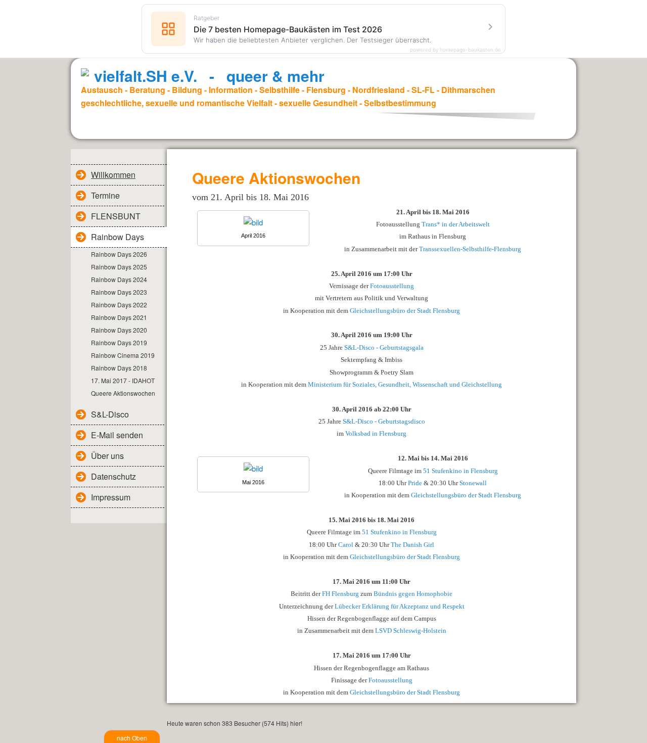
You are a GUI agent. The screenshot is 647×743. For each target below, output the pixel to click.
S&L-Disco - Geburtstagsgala (384, 347)
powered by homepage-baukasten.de (455, 49)
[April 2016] (253, 222)
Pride (415, 483)
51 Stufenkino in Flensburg (460, 471)
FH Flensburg (340, 593)
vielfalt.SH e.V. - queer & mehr (209, 75)
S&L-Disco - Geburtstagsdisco (384, 421)
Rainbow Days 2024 (119, 279)
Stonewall (473, 483)
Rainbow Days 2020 (119, 330)
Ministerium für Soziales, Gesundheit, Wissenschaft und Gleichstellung (405, 384)
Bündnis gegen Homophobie (413, 593)
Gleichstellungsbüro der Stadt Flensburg (405, 310)
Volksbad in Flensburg (375, 433)
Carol (345, 544)
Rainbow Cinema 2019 (123, 355)
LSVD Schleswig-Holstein (410, 630)
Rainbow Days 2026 (119, 254)
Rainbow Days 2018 (119, 367)
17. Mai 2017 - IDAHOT (123, 380)
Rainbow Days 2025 (119, 266)
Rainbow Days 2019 (119, 342)
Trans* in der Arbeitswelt (456, 224)
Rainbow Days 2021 (119, 317)
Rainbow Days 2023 (119, 292)
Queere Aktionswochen (123, 393)
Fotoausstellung (392, 286)
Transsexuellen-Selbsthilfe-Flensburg (470, 249)
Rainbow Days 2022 (119, 304)
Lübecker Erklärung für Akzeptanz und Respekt (400, 606)
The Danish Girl (412, 544)
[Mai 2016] (253, 468)
